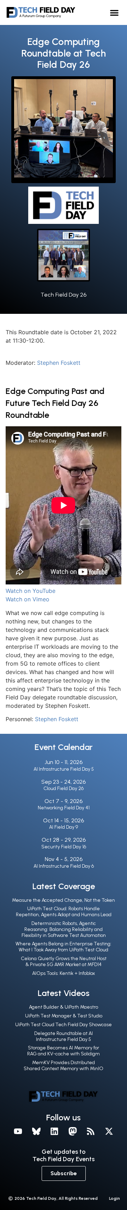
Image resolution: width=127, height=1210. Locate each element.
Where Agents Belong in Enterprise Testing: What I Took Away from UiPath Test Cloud (63, 947)
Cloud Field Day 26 (63, 788)
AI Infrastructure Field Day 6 (64, 866)
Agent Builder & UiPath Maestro (63, 1007)
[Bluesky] (36, 1131)
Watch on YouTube (30, 590)
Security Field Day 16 (63, 847)
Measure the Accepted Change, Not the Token (63, 900)
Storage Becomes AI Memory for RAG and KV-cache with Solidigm (63, 1051)
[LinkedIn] (54, 1131)
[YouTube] (18, 1131)
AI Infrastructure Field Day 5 (64, 769)
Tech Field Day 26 (63, 294)
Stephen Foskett (58, 362)
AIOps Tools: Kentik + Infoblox (63, 973)
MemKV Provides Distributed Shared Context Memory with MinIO (63, 1066)
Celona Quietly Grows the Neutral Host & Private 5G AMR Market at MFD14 (64, 962)
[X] (109, 1131)
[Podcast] (91, 1131)
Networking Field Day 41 (64, 808)
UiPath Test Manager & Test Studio (63, 1016)
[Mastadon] (73, 1131)
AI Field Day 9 (63, 827)
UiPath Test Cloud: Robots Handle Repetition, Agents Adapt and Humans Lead (63, 912)
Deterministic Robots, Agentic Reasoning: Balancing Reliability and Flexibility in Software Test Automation (64, 929)
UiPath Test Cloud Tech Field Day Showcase (63, 1025)
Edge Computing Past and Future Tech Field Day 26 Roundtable (55, 403)
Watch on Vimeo (27, 599)
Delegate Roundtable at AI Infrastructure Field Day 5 (63, 1036)
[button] (114, 12)
